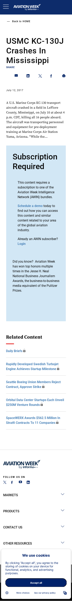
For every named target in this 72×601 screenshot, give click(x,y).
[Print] (64, 76)
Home (26, 21)
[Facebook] (12, 483)
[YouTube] (20, 483)
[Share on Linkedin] (28, 76)
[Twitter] (4, 483)
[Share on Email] (16, 76)
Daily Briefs (14, 351)
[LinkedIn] (28, 483)
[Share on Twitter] (40, 76)
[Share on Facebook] (52, 76)
